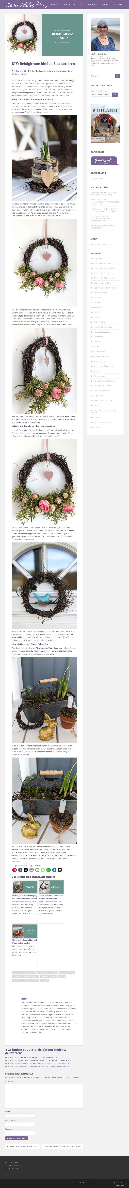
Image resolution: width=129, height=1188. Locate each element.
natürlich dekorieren (31, 976)
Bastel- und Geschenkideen (57, 71)
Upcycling (98, 417)
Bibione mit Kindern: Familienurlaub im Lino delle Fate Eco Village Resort (105, 201)
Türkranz (35, 980)
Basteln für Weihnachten (104, 278)
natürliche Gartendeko (48, 976)
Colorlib (112, 1183)
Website (8, 1129)
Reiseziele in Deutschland (105, 381)
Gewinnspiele (99, 322)
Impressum (87, 1183)
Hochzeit (97, 341)
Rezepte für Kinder (102, 390)
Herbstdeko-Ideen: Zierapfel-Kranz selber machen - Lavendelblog (41, 1063)
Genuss (97, 317)
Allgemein (42, 71)
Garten (97, 312)
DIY (56, 973)
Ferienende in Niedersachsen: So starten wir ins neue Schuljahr (105, 210)
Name (8, 1111)
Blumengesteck (61, 651)
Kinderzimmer (100, 361)
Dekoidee (49, 973)
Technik (97, 405)
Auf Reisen (78, 4)
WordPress (120, 1185)
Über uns (118, 4)
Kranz (72, 973)
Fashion (97, 302)
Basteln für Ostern (101, 273)
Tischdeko (26, 980)
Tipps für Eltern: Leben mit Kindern (104, 411)
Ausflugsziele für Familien (105, 263)
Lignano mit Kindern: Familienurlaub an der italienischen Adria (100, 218)
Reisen (97, 371)
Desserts (97, 297)
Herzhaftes (98, 337)
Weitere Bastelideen (102, 422)
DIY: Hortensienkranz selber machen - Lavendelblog (36, 1057)
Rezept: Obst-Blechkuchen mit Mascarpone (103, 226)
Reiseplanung (99, 376)
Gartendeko (64, 973)
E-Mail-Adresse (12, 1120)
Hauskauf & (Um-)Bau (103, 327)
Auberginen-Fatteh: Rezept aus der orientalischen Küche (104, 193)
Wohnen (91, 4)
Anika (32, 71)
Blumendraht (21, 112)
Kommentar (11, 1082)
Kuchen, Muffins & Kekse (104, 366)
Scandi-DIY (98, 395)
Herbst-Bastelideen (102, 332)
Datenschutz (96, 1183)
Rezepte (65, 4)
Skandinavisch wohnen (103, 400)
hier (38, 422)
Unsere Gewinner (98, 178)
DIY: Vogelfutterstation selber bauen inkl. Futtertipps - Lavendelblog (42, 1060)
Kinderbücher (100, 351)
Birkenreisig (39, 973)
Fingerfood (98, 307)
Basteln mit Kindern (102, 283)
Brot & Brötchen (100, 293)
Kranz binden (17, 976)
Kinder (97, 346)
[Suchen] (117, 76)
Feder (63, 637)
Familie (53, 4)
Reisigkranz (17, 980)
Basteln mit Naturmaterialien (23, 973)
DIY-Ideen (104, 4)
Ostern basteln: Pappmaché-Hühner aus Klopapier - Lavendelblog (42, 1066)
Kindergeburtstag (101, 356)
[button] (14, 870)
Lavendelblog (78, 1183)
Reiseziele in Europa (102, 386)
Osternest (62, 976)
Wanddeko (44, 980)
